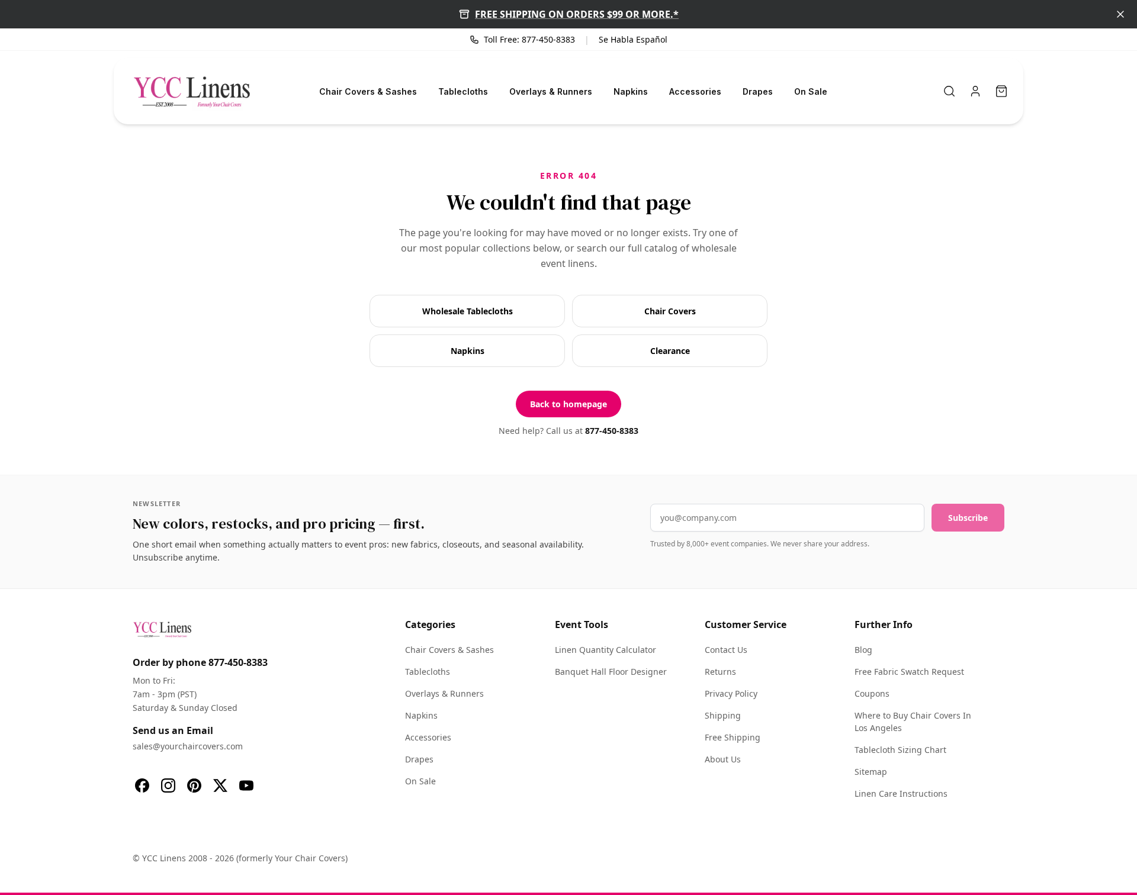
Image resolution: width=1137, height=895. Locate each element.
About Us (723, 759)
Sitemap (871, 771)
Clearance (670, 350)
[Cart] (1001, 91)
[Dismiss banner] (1120, 14)
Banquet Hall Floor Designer (611, 671)
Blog (863, 649)
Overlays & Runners (550, 91)
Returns (720, 671)
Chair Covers (670, 311)
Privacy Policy (731, 693)
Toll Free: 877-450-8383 (529, 39)
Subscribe (968, 517)
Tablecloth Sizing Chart (900, 749)
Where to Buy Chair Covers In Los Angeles (913, 721)
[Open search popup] (949, 91)
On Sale (810, 91)
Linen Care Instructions (901, 793)
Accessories (695, 91)
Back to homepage (568, 404)
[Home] (192, 91)
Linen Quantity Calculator (605, 649)
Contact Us (726, 649)
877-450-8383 (611, 430)
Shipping (723, 715)
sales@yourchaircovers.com (188, 746)
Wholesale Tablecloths (467, 311)
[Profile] (975, 91)
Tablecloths (463, 91)
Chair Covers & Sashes (368, 91)
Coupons (872, 693)
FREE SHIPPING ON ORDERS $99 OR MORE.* (577, 14)
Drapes (758, 91)
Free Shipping (732, 737)
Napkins (631, 91)
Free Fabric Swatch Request (909, 671)
